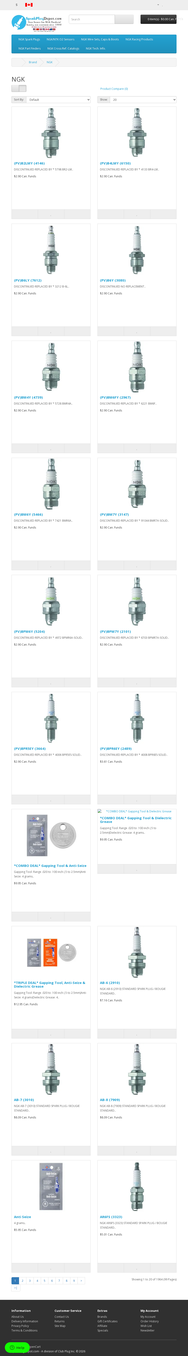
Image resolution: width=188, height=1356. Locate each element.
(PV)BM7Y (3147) (114, 514)
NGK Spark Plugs (29, 39)
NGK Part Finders (30, 48)
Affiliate (102, 1326)
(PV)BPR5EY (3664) (30, 748)
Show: (104, 99)
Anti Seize (22, 1216)
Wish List (146, 1326)
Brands (102, 1317)
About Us (17, 1317)
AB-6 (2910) (110, 982)
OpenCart (34, 1347)
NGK (50, 62)
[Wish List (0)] (162, 4)
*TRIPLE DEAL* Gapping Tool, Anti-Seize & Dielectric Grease (49, 984)
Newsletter (148, 1330)
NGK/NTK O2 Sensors (60, 39)
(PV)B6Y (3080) (113, 280)
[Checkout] (173, 4)
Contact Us (62, 1317)
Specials (102, 1330)
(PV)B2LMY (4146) (29, 163)
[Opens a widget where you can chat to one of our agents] (17, 1348)
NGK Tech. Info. (96, 48)
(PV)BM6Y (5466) (28, 514)
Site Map (60, 1326)
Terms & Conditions (24, 1330)
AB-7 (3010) (24, 1099)
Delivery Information (24, 1321)
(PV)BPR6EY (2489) (116, 748)
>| (15, 1288)
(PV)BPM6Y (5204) (29, 631)
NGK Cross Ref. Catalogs (63, 48)
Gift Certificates (107, 1321)
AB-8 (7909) (110, 1099)
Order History (150, 1321)
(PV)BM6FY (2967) (115, 397)
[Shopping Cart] (167, 4)
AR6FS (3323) (111, 1216)
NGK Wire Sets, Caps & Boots (100, 39)
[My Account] (156, 4)
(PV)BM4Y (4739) (28, 397)
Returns (59, 1321)
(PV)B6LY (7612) (27, 280)
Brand (33, 62)
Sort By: (19, 99)
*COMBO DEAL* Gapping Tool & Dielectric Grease (135, 820)
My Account (148, 1317)
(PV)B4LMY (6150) (115, 163)
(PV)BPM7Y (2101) (115, 631)
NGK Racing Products (139, 39)
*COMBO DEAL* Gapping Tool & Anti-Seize (50, 865)
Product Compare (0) (114, 89)
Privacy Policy (20, 1326)
